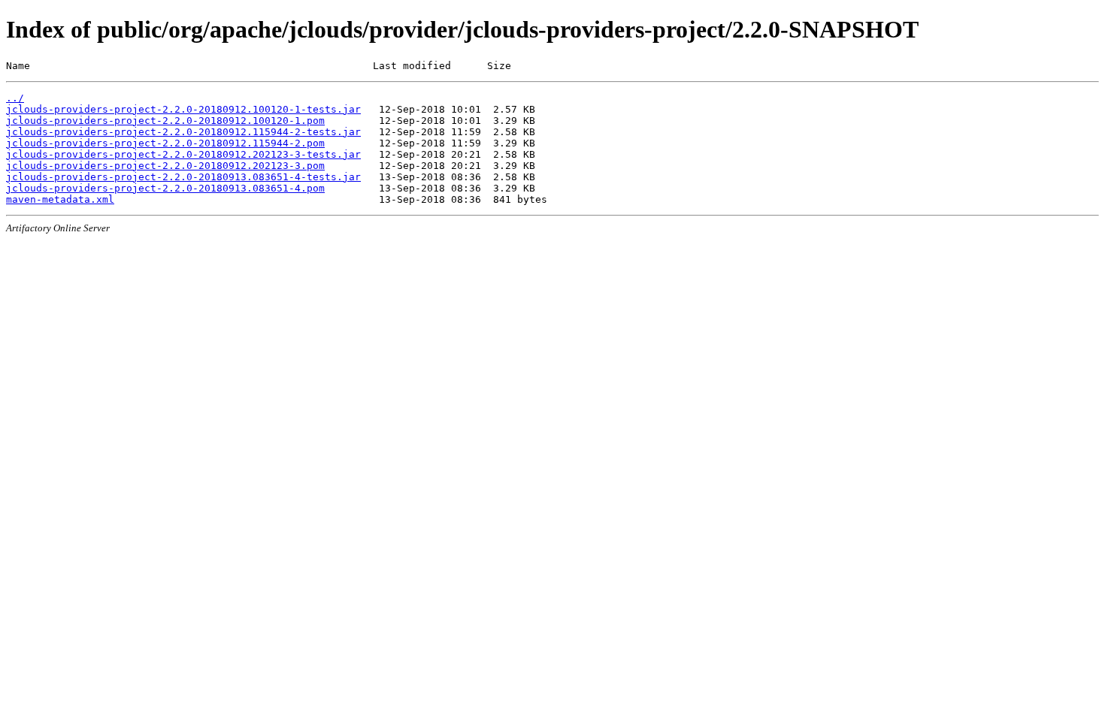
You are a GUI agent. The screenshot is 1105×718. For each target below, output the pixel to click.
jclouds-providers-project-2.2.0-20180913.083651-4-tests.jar (183, 177)
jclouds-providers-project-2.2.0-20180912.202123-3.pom (165, 165)
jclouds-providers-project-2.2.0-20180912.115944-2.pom (165, 143)
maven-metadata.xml (60, 199)
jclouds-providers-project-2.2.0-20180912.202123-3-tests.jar (183, 154)
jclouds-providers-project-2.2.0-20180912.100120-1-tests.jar (183, 109)
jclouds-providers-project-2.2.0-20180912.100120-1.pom (165, 120)
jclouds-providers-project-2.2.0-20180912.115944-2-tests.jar (183, 131)
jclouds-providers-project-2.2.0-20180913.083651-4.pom (165, 188)
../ (15, 98)
